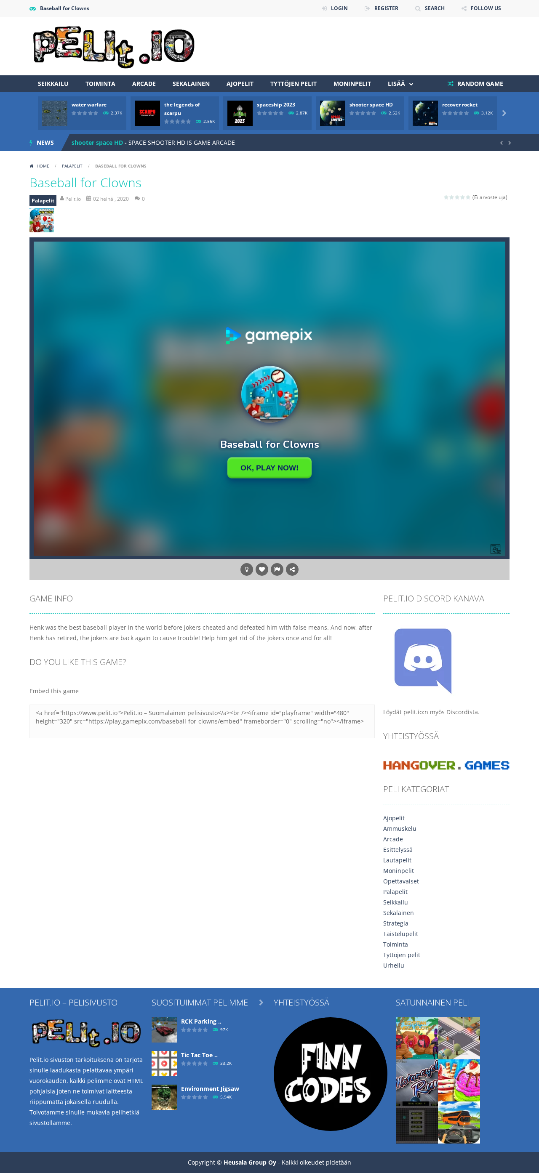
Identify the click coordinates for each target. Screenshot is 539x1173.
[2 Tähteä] (452, 197)
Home (43, 166)
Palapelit (72, 166)
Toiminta (100, 84)
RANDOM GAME (479, 84)
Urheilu (393, 965)
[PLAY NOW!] (54, 113)
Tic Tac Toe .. (199, 1055)
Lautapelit (397, 860)
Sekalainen (191, 84)
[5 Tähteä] (468, 197)
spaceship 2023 (276, 104)
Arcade (144, 84)
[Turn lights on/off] (246, 569)
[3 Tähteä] (457, 197)
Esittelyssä (398, 850)
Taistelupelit (400, 934)
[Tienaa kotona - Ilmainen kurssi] (330, 1073)
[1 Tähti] (446, 197)
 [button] (277, 569)
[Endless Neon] (417, 1121)
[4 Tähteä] (463, 197)
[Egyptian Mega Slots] (417, 1037)
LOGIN (339, 8)
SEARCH (435, 8)
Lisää (396, 84)
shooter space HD (371, 104)
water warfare (89, 104)
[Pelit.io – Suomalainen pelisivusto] (113, 45)
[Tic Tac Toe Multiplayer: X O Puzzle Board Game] (164, 1063)
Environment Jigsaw (210, 1089)
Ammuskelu (399, 829)
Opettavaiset (401, 881)
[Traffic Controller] (459, 1037)
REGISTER (386, 8)
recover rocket (460, 104)
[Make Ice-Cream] (459, 1079)
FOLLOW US (486, 8)
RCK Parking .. (201, 1021)
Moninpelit (352, 84)
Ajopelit (240, 84)
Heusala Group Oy (250, 1162)
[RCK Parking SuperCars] (164, 1029)
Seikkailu (53, 84)
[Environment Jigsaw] (164, 1096)
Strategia (395, 923)
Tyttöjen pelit (293, 84)
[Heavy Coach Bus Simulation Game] (459, 1121)
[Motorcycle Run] (417, 1079)
